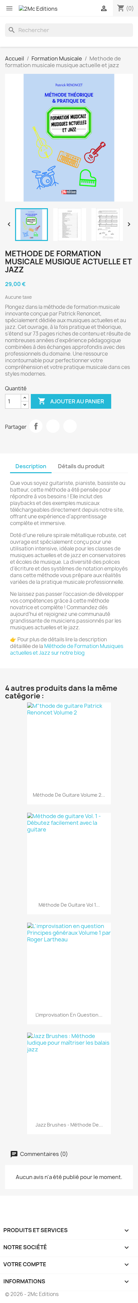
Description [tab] (30, 466)
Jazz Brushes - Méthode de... (69, 1125)
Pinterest (70, 426)
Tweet (53, 426)
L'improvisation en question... (69, 1015)
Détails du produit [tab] (81, 466)
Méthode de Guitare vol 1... (69, 905)
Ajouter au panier (71, 401)
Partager (36, 426)
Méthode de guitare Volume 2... (69, 795)
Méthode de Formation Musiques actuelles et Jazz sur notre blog (66, 649)
